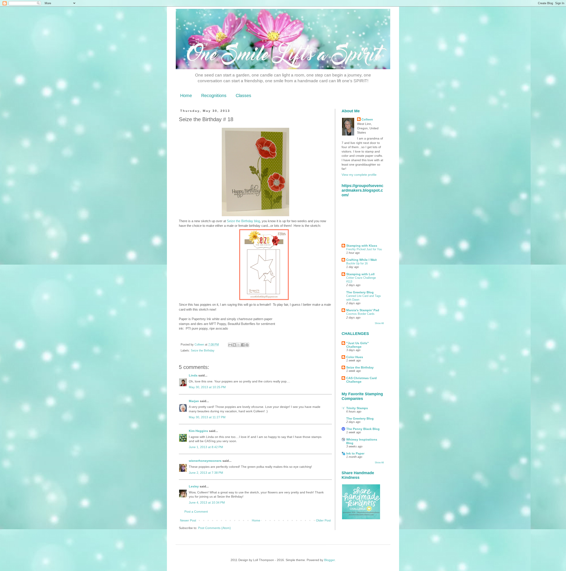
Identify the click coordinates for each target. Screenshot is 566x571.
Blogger (329, 560)
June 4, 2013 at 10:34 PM (207, 502)
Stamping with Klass (361, 245)
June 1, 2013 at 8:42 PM (206, 447)
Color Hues (354, 357)
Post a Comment (196, 511)
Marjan (194, 401)
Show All (379, 323)
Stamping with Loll (360, 274)
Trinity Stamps (357, 408)
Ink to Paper (355, 453)
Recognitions (213, 95)
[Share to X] (238, 345)
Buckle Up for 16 (357, 263)
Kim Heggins (198, 431)
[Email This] (230, 345)
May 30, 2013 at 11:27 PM (207, 417)
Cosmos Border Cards (360, 313)
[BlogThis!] (234, 345)
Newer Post (188, 520)
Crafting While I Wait (361, 260)
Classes (243, 95)
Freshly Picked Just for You (364, 249)
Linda (193, 375)
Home (186, 95)
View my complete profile (359, 174)
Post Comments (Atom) (214, 528)
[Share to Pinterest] (247, 345)
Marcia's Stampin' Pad (362, 310)
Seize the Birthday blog (243, 221)
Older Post (323, 520)
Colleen (367, 119)
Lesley (194, 486)
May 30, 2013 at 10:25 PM (207, 387)
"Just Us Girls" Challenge (357, 344)
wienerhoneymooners (205, 460)
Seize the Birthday (202, 350)
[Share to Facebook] (243, 345)
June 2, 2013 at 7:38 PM (206, 472)
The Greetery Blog (360, 292)
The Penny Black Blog (363, 429)
